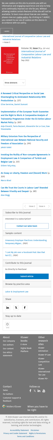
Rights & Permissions (37, 433)
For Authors (8, 394)
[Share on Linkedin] (7, 308)
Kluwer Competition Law (44, 361)
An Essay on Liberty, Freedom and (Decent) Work (24, 173)
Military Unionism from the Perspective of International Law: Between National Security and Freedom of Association (24, 140)
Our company (9, 341)
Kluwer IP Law (44, 355)
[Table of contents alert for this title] (7, 324)
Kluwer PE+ (43, 378)
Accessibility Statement (19, 430)
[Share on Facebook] (24, 308)
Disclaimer (35, 430)
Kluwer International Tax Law (44, 371)
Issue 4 (42, 206)
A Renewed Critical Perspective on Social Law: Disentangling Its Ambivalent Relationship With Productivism (23, 97)
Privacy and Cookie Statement (15, 433)
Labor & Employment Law (16, 291)
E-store (24, 344)
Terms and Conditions (25, 436)
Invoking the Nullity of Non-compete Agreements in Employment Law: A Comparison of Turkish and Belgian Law (25, 158)
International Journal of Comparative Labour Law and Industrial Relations (36, 54)
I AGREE (6, 31)
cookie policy (22, 17)
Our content (8, 348)
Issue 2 (32, 206)
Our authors (8, 345)
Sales (5, 390)
